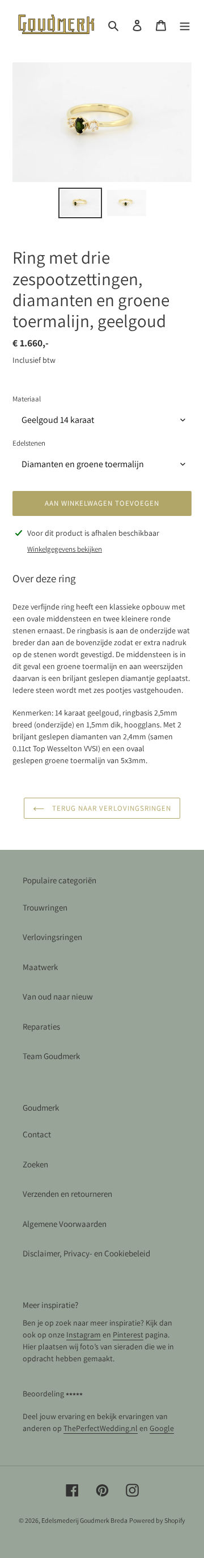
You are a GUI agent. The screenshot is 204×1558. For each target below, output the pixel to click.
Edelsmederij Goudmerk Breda (84, 1520)
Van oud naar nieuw (58, 996)
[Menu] (185, 24)
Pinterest (128, 1335)
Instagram (83, 1335)
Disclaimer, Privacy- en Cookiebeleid (86, 1253)
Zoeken (35, 1164)
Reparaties (41, 1026)
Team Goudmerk (51, 1056)
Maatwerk (40, 967)
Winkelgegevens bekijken (64, 549)
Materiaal (26, 399)
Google (162, 1428)
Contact (37, 1134)
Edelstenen (28, 443)
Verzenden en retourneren (67, 1193)
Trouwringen (45, 907)
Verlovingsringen (52, 937)
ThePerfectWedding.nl (100, 1428)
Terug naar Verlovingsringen (110, 808)
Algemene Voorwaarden (65, 1223)
